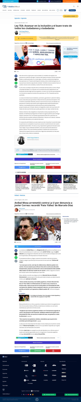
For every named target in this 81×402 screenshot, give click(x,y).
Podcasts (4, 10)
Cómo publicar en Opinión (70, 16)
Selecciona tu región (9, 1)
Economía (23, 10)
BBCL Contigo (52, 10)
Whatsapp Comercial (50, 394)
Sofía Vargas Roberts (24, 31)
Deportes (28, 10)
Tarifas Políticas (6, 393)
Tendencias (33, 10)
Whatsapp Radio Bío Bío (72, 394)
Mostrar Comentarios (37, 159)
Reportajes (5, 385)
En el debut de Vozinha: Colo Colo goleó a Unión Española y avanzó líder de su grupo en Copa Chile (45, 296)
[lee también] (24, 298)
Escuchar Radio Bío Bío (71, 1)
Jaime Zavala (22, 208)
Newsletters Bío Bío (42, 1)
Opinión (39, 10)
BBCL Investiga (45, 10)
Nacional (10, 10)
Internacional (16, 10)
